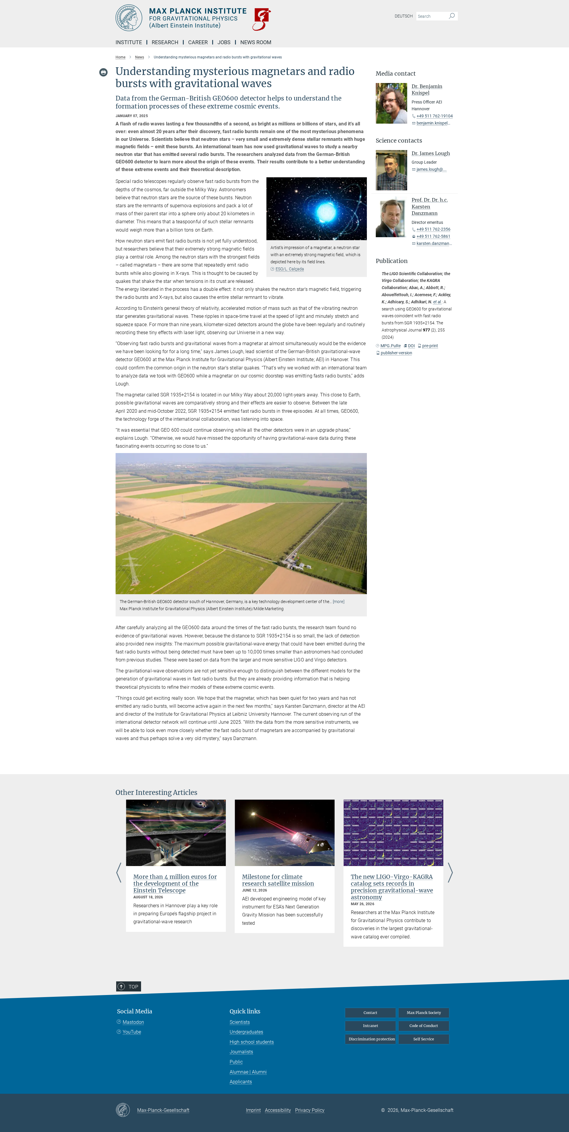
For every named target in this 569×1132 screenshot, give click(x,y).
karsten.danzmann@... (438, 243)
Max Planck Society (424, 1012)
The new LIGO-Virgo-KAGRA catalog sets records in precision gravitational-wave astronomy (392, 887)
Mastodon (133, 1022)
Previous (118, 873)
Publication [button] (392, 261)
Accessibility (278, 1110)
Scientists (240, 1022)
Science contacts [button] (399, 140)
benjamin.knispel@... (436, 123)
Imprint (253, 1110)
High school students (252, 1042)
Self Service (423, 1039)
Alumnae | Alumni (248, 1072)
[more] (338, 601)
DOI (411, 345)
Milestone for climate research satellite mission (278, 880)
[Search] (452, 16)
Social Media (134, 1011)
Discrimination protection (372, 1039)
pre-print (430, 345)
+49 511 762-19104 (435, 116)
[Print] (103, 72)
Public (236, 1062)
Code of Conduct (424, 1025)
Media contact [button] (396, 73)
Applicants (241, 1082)
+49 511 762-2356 (433, 229)
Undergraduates (246, 1032)
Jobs (224, 42)
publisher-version (396, 352)
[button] (361, 236)
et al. (437, 301)
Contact (370, 1012)
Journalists (241, 1052)
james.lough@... (432, 169)
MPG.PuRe (391, 345)
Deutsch (404, 16)
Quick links (245, 1011)
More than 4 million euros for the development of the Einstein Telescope (175, 883)
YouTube (132, 1032)
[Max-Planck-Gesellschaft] (126, 1110)
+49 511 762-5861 (433, 236)
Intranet (370, 1025)
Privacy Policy (310, 1110)
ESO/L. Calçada (290, 269)
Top (133, 987)
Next (450, 873)
